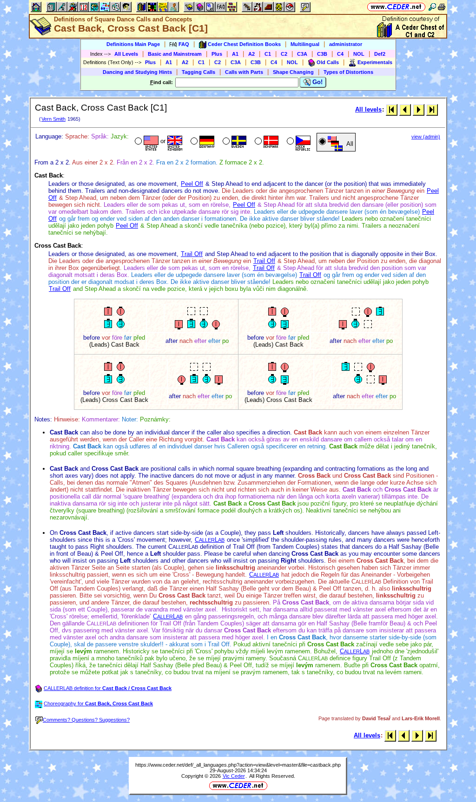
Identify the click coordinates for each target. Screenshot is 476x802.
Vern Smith (53, 119)
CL (210, 539)
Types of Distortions (348, 72)
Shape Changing (293, 72)
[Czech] (298, 142)
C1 (267, 54)
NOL (358, 54)
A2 (251, 54)
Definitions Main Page (133, 44)
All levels (368, 109)
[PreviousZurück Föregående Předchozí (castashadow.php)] (405, 109)
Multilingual (305, 44)
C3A (302, 54)
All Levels (126, 54)
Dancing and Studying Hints (137, 72)
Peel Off (192, 183)
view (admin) (425, 136)
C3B (322, 54)
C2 (284, 54)
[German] (201, 142)
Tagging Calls (198, 72)
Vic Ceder (234, 776)
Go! (317, 82)
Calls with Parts (244, 72)
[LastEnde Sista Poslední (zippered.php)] (432, 109)
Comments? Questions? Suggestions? (86, 720)
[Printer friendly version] (441, 6)
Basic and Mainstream (175, 54)
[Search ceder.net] (432, 6)
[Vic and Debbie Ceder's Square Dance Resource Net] (396, 6)
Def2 (379, 54)
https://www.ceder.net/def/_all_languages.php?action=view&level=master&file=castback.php (238, 765)
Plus (217, 54)
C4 (340, 54)
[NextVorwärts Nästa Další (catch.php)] (418, 109)
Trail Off (192, 253)
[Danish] (265, 142)
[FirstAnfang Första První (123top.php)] (391, 109)
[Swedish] (233, 142)
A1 (235, 54)
